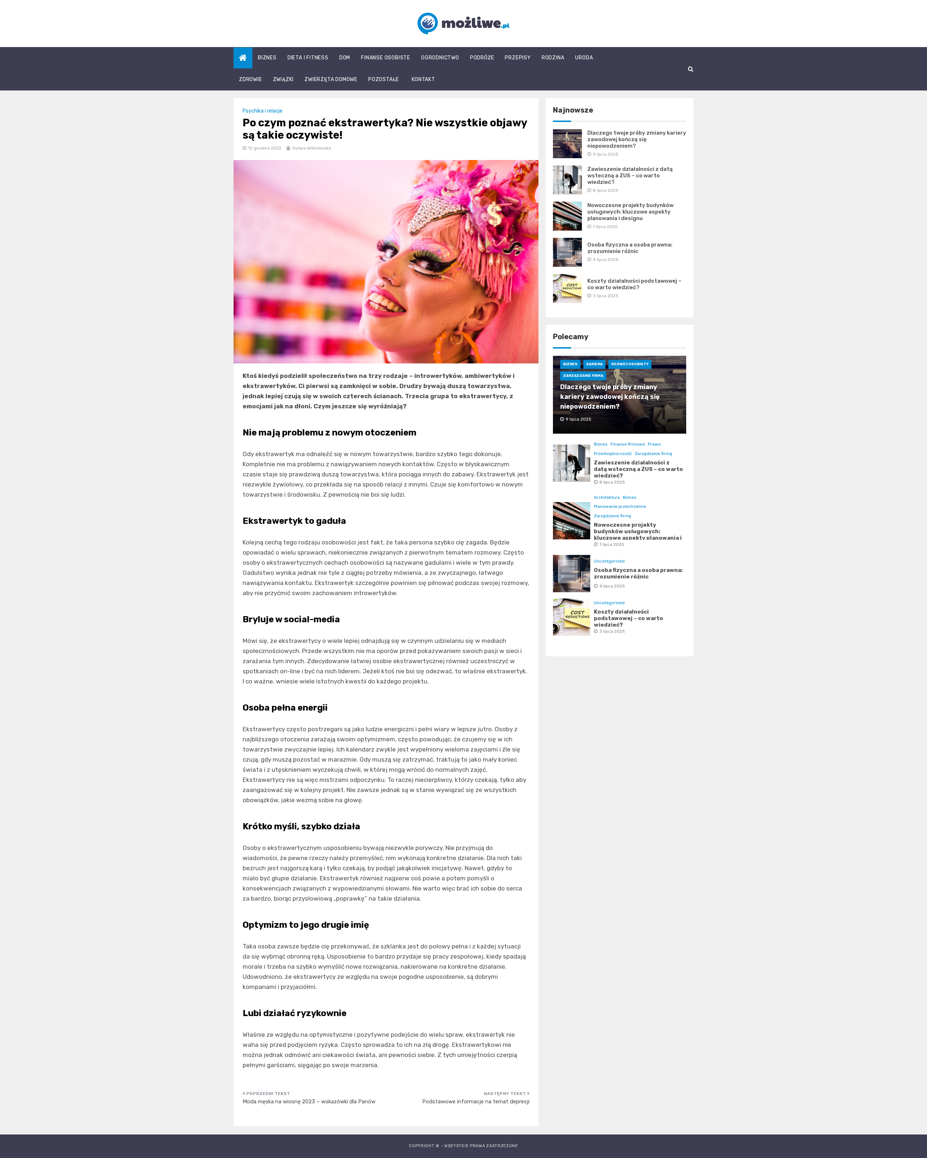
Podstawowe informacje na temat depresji (475, 1101)
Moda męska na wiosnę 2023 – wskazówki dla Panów (309, 1101)
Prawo (654, 444)
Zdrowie (250, 79)
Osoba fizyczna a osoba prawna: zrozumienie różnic (629, 247)
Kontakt (423, 79)
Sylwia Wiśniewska (311, 148)
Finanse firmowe (628, 444)
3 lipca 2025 (612, 631)
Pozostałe (383, 79)
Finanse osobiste (385, 58)
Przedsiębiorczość (613, 453)
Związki (283, 79)
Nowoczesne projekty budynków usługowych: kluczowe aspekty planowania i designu (630, 212)
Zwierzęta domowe (331, 79)
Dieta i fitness (308, 58)
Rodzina (553, 58)
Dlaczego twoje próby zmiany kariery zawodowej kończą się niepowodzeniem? (636, 139)
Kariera (594, 364)
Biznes (267, 58)
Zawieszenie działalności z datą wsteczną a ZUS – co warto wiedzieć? (630, 175)
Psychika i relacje (262, 111)
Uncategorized (609, 561)
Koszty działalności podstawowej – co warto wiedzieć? (634, 284)
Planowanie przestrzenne (620, 506)
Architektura (607, 497)
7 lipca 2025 (611, 544)
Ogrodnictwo (440, 58)
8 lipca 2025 (612, 482)
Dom (344, 58)
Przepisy (517, 58)
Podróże (482, 58)
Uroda (584, 58)
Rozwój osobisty (630, 364)
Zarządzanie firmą (583, 376)
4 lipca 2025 (612, 586)
